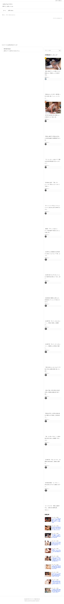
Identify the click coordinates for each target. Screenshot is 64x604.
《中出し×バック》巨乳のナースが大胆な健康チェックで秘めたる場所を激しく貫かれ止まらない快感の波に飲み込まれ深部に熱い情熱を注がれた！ (56, 559)
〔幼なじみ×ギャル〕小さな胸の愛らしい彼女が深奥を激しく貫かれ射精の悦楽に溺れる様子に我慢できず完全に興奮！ (56, 575)
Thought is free (37, 600)
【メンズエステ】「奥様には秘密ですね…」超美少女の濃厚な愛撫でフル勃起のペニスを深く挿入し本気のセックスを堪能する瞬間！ (56, 520)
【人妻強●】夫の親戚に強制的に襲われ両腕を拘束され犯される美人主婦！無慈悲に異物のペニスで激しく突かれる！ (56, 591)
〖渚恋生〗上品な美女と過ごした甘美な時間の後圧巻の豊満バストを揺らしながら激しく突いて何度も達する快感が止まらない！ (56, 583)
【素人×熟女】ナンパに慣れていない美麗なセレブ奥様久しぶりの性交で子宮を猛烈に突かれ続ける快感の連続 (56, 536)
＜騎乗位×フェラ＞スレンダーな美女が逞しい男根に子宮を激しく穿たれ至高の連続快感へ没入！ (56, 551)
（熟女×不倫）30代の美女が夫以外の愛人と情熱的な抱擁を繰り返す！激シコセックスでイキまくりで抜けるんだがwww (56, 528)
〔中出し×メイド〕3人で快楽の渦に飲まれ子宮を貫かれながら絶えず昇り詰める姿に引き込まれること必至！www (56, 543)
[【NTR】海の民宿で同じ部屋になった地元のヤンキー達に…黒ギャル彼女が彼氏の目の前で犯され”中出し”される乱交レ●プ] (52, 107)
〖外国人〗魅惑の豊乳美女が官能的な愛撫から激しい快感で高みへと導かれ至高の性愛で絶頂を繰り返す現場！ (56, 567)
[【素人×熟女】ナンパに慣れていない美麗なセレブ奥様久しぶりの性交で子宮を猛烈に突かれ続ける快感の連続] (52, 63)
